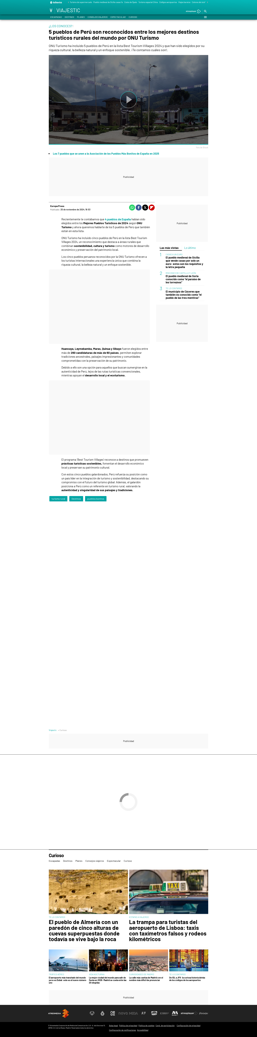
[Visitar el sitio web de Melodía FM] (174, 1013)
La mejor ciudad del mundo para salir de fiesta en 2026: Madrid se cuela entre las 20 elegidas (107, 980)
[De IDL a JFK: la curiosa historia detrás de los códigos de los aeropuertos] (188, 960)
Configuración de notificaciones (122, 1030)
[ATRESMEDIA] (58, 1013)
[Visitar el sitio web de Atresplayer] (189, 1013)
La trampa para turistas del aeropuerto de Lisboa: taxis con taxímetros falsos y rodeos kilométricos (167, 930)
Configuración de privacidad (188, 1025)
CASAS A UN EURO (174, 254)
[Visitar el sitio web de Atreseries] (143, 1013)
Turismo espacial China (148, 2)
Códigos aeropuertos (168, 2)
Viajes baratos (184, 2)
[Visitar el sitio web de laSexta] (102, 1013)
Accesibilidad (142, 1030)
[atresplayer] (192, 11)
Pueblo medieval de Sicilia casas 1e (108, 2)
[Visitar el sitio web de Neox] (112, 1013)
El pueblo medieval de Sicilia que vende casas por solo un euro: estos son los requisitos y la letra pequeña (184, 262)
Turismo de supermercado (81, 2)
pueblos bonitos (95, 498)
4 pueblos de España (118, 219)
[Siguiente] (206, 2)
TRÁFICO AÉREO (56, 974)
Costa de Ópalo (130, 2)
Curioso (133, 17)
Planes (81, 17)
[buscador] (205, 11)
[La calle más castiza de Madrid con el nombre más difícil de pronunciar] (148, 960)
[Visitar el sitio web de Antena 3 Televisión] (92, 1013)
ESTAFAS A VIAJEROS (139, 917)
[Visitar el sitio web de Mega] (133, 1013)
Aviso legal (113, 1025)
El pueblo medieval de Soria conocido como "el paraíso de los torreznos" (183, 279)
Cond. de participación (165, 1025)
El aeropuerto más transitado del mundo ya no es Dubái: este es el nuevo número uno (67, 980)
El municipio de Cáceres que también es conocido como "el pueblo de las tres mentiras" (184, 294)
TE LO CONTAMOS (174, 288)
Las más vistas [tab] (169, 247)
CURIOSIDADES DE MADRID (141, 974)
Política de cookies (146, 1025)
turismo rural (58, 498)
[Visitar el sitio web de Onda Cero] (154, 1013)
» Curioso (62, 730)
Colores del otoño (199, 2)
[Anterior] (67, 2)
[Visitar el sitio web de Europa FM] (164, 1013)
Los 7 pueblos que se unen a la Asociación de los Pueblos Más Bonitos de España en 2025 (106, 153)
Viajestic (53, 730)
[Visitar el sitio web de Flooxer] (203, 1013)
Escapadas (56, 17)
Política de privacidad (128, 1025)
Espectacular (118, 17)
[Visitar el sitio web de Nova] (123, 1013)
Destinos (69, 17)
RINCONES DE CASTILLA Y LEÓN (181, 273)
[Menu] (205, 17)
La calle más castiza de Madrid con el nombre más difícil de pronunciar (146, 978)
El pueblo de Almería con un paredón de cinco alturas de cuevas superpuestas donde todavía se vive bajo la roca (84, 930)
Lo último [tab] (190, 247)
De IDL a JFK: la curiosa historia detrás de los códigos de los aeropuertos (187, 978)
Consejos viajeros (98, 17)
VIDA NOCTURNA (96, 974)
